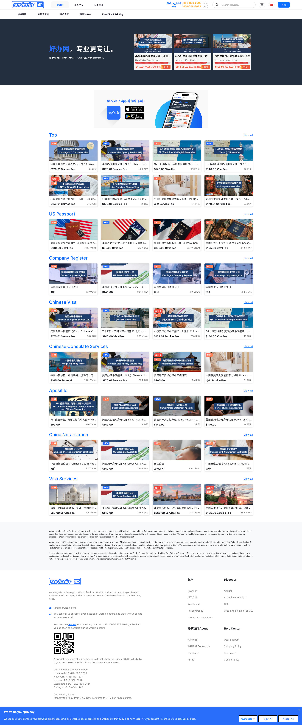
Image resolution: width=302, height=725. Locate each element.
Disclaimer (230, 653)
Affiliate (228, 590)
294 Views (142, 292)
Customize (246, 718)
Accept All (288, 718)
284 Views (194, 512)
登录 (284, 4)
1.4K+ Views (90, 380)
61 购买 (144, 203)
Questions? (193, 604)
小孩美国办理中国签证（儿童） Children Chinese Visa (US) (153, 57)
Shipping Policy (232, 646)
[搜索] (217, 5)
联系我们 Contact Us (198, 646)
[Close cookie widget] (299, 710)
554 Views (194, 292)
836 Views (90, 424)
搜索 (226, 604)
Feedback (192, 653)
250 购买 (91, 203)
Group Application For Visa (239, 610)
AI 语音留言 (43, 14)
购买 (166, 66)
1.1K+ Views (90, 247)
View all (248, 135)
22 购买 (248, 203)
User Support (231, 639)
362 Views (91, 292)
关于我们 (192, 639)
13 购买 (144, 424)
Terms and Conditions (199, 617)
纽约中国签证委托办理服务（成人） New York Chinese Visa (232, 57)
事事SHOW (85, 14)
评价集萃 (64, 14)
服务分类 (192, 597)
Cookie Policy (189, 718)
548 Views (246, 247)
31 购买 (196, 203)
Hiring (190, 659)
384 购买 (143, 169)
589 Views (246, 512)
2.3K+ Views (193, 247)
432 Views (194, 468)
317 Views (143, 247)
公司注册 (98, 4)
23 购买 (196, 380)
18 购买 (248, 424)
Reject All (267, 718)
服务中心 (78, 4)
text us (72, 624)
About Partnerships (235, 597)
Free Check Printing (112, 14)
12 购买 (248, 468)
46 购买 (248, 169)
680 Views (246, 292)
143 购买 (195, 169)
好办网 (60, 4)
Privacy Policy (195, 610)
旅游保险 (22, 14)
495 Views (90, 512)
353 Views (142, 336)
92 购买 (92, 169)
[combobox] (234, 5)
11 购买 (196, 424)
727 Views (91, 468)
